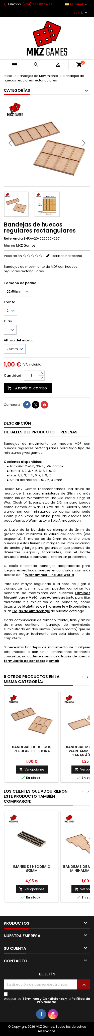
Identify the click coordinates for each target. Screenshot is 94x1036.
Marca (9, 245)
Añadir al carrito (27, 388)
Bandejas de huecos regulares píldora (31, 748)
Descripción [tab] (17, 423)
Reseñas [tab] (68, 432)
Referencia (13, 238)
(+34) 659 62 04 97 (37, 4)
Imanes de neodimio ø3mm (31, 868)
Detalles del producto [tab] (29, 432)
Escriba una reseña (66, 255)
